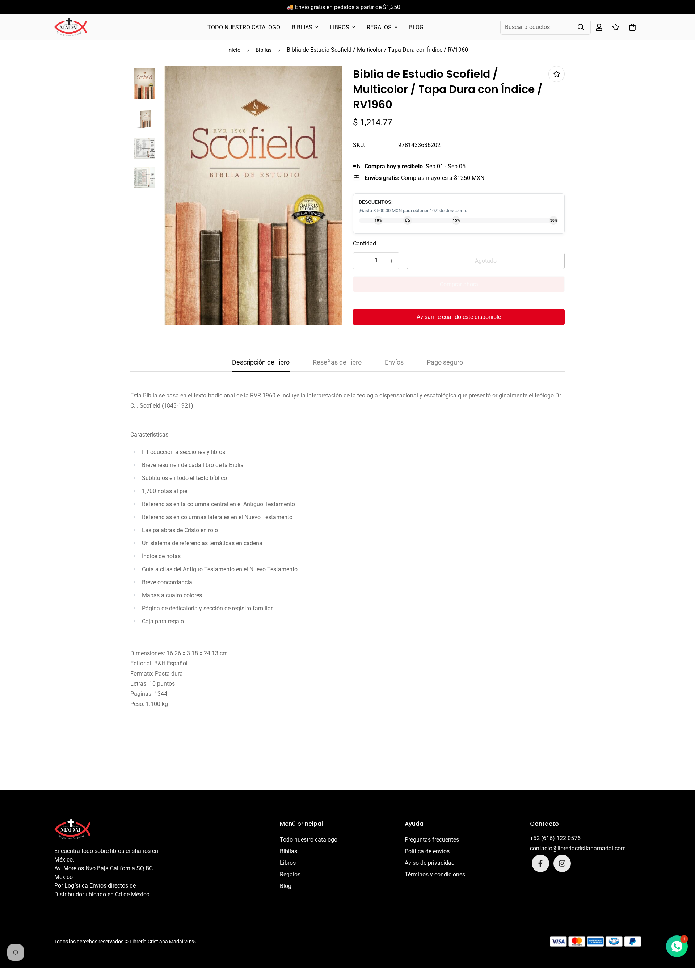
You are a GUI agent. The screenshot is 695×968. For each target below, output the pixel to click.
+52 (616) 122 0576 (555, 838)
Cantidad (364, 243)
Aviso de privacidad (430, 862)
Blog (416, 27)
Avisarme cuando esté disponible (459, 316)
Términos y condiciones (435, 874)
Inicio (234, 50)
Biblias (302, 27)
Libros (339, 27)
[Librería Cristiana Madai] (70, 27)
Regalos (379, 27)
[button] (631, 27)
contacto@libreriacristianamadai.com (578, 848)
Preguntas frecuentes (432, 839)
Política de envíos (427, 851)
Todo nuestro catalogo (243, 27)
